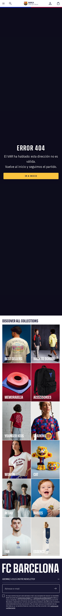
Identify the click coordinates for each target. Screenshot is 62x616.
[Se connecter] (50, 3)
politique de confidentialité (42, 598)
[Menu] (3, 3)
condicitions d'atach (24, 598)
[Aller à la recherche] (10, 3)
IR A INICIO (31, 176)
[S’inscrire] (55, 589)
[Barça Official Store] (31, 3)
